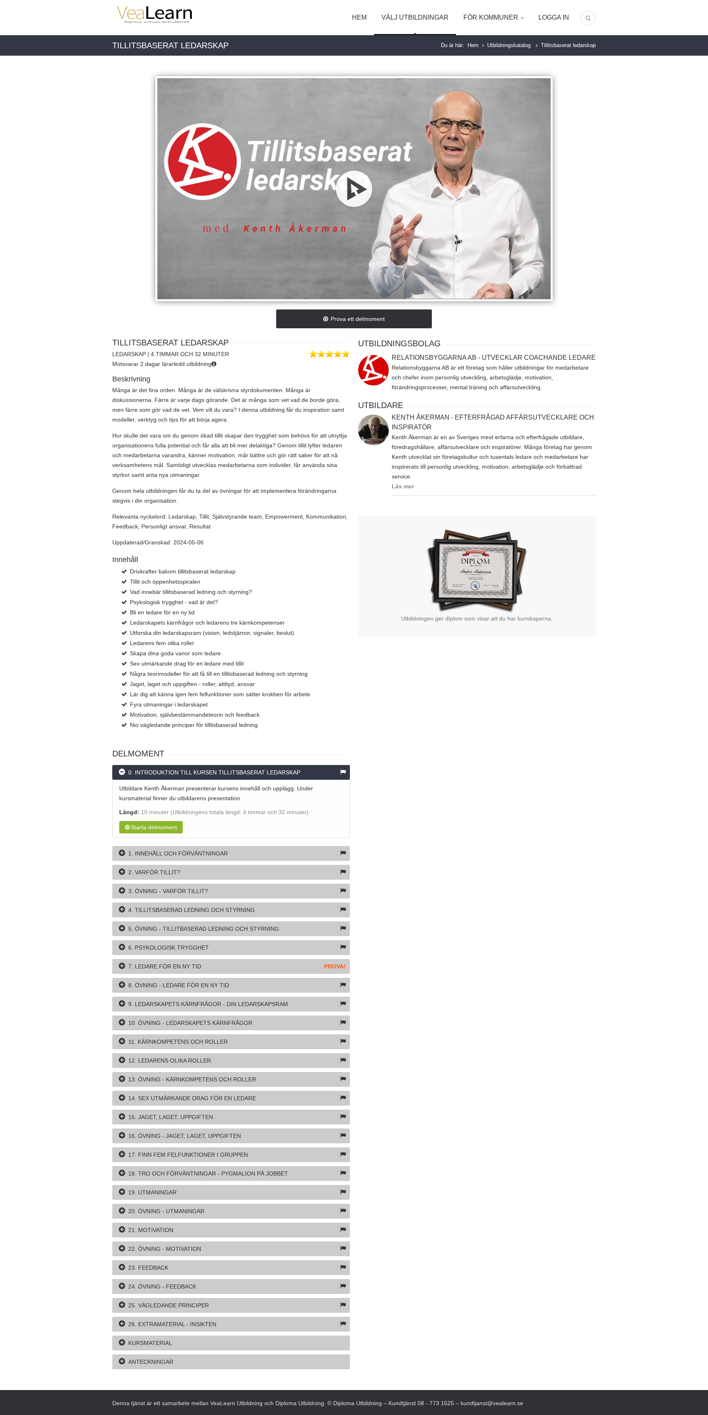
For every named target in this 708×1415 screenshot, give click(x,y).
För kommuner (490, 17)
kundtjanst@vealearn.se (492, 1403)
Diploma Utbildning (299, 1403)
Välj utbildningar (415, 17)
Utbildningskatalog (509, 45)
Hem (359, 17)
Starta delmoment (154, 827)
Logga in (553, 17)
